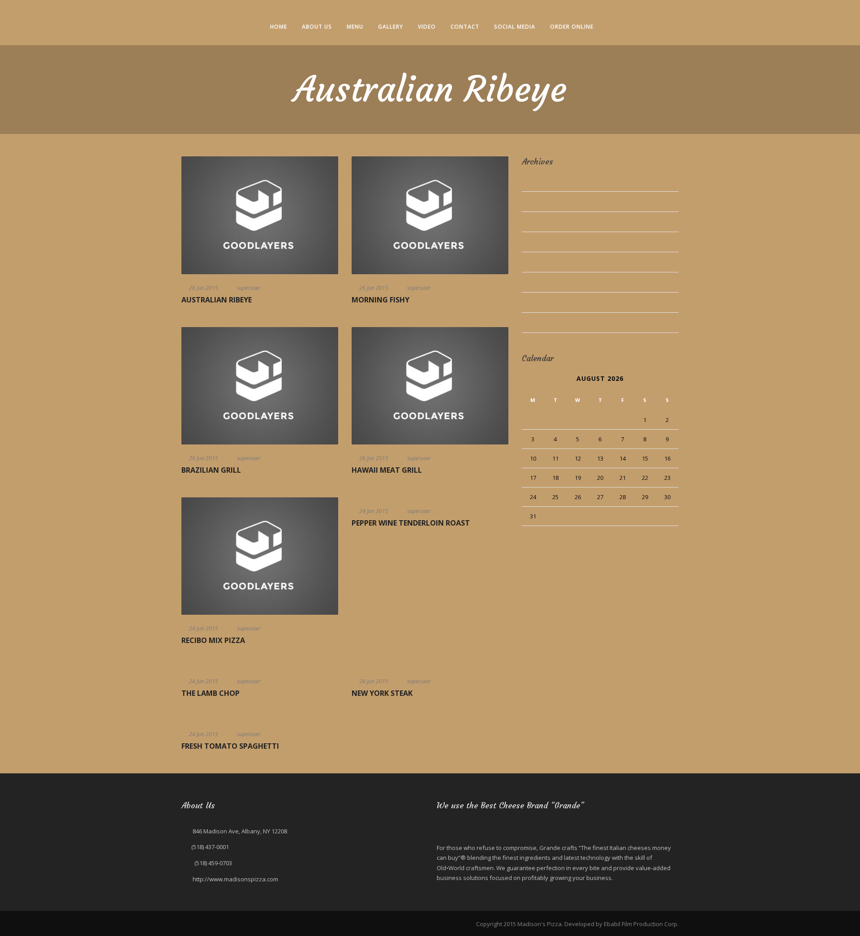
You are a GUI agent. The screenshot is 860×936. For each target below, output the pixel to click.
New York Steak (382, 693)
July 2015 (544, 202)
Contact (465, 26)
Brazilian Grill (211, 470)
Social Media (514, 26)
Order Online (571, 26)
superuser (249, 288)
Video (427, 26)
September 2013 (555, 302)
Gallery (390, 26)
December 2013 (554, 242)
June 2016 (546, 181)
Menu (355, 26)
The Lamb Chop (210, 693)
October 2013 (551, 282)
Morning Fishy (380, 300)
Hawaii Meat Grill (387, 470)
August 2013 (549, 323)
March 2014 (548, 222)
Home (278, 26)
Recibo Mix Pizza (213, 640)
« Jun (528, 531)
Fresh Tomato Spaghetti (230, 746)
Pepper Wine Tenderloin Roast (411, 523)
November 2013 (554, 262)
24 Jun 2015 (203, 628)
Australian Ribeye (216, 300)
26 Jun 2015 (203, 288)
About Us (317, 26)
